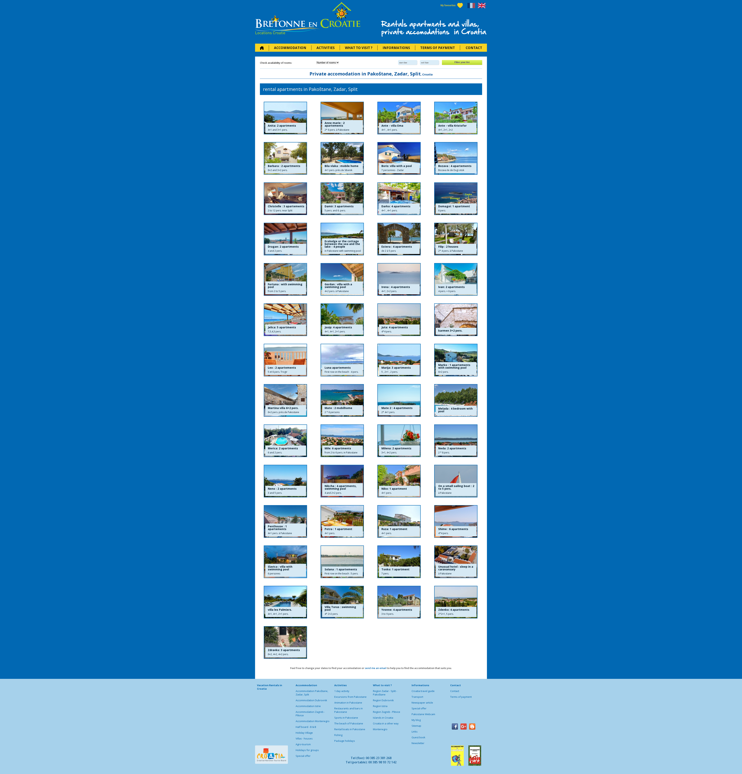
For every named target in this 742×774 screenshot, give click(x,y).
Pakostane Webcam (423, 714)
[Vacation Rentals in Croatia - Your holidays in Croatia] (307, 19)
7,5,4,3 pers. (274, 331)
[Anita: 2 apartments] (285, 118)
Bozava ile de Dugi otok (451, 170)
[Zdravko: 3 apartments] (285, 642)
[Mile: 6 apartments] (342, 440)
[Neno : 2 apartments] (285, 481)
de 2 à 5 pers (388, 250)
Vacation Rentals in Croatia (269, 686)
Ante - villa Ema (392, 125)
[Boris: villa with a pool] (399, 158)
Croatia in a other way (386, 723)
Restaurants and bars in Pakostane (348, 710)
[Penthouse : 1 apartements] (285, 521)
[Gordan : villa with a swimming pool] (342, 279)
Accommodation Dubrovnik (311, 700)
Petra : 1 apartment (338, 529)
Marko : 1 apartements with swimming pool (454, 366)
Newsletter (418, 743)
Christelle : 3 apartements (286, 206)
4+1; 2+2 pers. (389, 291)
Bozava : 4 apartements (454, 166)
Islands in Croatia (383, 717)
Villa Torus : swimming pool (340, 608)
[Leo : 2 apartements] (285, 360)
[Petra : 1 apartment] (342, 521)
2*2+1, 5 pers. (446, 614)
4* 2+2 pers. (331, 614)
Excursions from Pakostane (350, 697)
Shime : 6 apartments (453, 529)
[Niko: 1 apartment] (399, 481)
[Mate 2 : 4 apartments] (399, 400)
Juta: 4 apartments (394, 327)
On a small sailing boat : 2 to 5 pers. (456, 487)
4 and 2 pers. (275, 250)
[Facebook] (455, 726)
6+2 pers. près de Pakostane (283, 412)
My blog (416, 720)
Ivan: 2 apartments (451, 287)
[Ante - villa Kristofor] (455, 118)
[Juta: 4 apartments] (399, 319)
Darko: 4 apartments (395, 206)
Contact (474, 48)
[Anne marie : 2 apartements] (342, 118)
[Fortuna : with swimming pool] (285, 279)
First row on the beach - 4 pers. (341, 371)
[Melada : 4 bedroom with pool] (455, 400)
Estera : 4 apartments (396, 246)
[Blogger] (472, 726)
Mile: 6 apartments (338, 448)
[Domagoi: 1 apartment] (455, 198)
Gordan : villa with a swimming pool (338, 285)
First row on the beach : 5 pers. (341, 573)
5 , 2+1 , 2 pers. (389, 371)
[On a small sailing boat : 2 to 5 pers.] (455, 481)
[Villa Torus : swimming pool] (342, 602)
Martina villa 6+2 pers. (283, 408)
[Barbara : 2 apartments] (285, 158)
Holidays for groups (307, 750)
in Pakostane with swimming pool (343, 250)
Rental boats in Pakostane (349, 729)
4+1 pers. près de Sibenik (338, 170)
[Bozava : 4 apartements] (455, 158)
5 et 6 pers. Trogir (277, 371)
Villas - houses (304, 738)
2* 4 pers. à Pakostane (450, 250)
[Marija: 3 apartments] (399, 360)
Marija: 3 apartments (396, 367)
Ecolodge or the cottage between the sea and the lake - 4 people (342, 244)
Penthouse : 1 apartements (277, 527)
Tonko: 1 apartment (395, 569)
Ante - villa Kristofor (452, 125)
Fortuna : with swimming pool (285, 285)
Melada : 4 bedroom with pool (455, 410)
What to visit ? (358, 48)
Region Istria (380, 706)
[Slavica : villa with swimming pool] (285, 561)
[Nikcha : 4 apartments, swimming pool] (342, 481)
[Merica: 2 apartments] (285, 440)
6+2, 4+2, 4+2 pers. (278, 654)
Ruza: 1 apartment (394, 529)
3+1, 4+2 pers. (389, 452)
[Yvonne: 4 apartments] (399, 602)
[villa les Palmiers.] (285, 602)
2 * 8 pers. (444, 452)
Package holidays (344, 741)
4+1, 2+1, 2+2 (445, 129)
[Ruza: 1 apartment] (399, 521)
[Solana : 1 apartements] (342, 561)
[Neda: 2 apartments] (455, 440)
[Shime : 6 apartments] (455, 521)
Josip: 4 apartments (338, 327)
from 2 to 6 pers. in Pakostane (341, 452)
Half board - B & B (306, 727)
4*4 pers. (386, 331)
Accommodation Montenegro (312, 721)
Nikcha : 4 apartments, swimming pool (341, 487)
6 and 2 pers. (275, 452)
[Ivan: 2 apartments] (455, 279)
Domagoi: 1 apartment (454, 206)
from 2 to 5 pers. (277, 291)
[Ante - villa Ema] (399, 118)
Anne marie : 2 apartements (335, 124)
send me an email (375, 668)
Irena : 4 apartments (395, 287)
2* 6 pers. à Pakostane (337, 129)
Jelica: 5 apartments (282, 327)
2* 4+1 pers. (388, 412)
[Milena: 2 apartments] (399, 440)
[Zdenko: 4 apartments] (455, 602)
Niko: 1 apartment (394, 488)
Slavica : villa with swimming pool (280, 568)
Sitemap (416, 725)
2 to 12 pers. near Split (280, 210)
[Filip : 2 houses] (455, 239)
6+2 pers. (443, 371)
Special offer (303, 756)
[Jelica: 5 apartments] (285, 319)
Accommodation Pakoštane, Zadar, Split (312, 692)
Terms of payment (437, 48)
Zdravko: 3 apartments (284, 650)
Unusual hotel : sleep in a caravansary (455, 568)
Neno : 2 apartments (282, 488)
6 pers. (442, 210)
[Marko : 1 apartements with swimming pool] (455, 360)
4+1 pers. (386, 493)
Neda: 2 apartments (452, 448)
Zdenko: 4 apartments (453, 609)
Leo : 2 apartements (282, 367)
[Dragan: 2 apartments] (285, 239)
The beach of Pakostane (348, 723)
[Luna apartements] (342, 360)
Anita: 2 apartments (282, 125)
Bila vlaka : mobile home (341, 166)
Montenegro (380, 729)
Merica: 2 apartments (283, 448)
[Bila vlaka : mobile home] (342, 158)
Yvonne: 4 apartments (396, 609)
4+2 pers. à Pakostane (337, 291)
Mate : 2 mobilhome (338, 408)
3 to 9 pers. (387, 614)
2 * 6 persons (332, 412)
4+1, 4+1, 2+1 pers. (335, 331)
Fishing (338, 735)
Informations (396, 48)
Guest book (418, 737)
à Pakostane (445, 493)
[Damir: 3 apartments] (342, 198)
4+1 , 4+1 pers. (389, 129)
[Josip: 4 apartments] (342, 319)
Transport (417, 697)
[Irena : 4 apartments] (399, 279)
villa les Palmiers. (280, 609)
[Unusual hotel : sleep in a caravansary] (455, 561)
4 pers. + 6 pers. (447, 291)
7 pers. (385, 573)
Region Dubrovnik (383, 700)
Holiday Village (304, 732)
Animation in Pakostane (348, 702)
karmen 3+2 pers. (450, 330)
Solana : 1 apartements (341, 569)
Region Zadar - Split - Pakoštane (385, 692)
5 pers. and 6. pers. (335, 210)
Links (415, 731)
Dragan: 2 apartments (283, 246)
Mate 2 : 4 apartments (397, 408)
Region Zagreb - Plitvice (386, 712)
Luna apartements (338, 367)
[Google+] (463, 726)
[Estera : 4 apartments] (399, 239)
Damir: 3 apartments (339, 206)
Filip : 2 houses (448, 246)
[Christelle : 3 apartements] (285, 198)
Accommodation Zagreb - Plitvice (310, 713)
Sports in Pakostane (346, 717)
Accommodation (290, 48)
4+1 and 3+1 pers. (278, 129)
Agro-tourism (303, 744)
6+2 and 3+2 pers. (278, 170)
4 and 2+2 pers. (333, 493)
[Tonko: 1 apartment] (399, 561)
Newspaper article (422, 702)
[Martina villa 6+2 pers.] (285, 400)
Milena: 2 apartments (396, 448)
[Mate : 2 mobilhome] (342, 400)
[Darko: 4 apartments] (399, 198)
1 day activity (341, 691)
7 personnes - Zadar (392, 170)
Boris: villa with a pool (396, 166)
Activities (326, 48)
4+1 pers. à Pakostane (280, 533)
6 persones (274, 573)
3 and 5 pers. (275, 493)
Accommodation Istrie (308, 706)
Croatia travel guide (423, 691)
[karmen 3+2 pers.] (455, 319)
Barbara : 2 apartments (284, 166)
